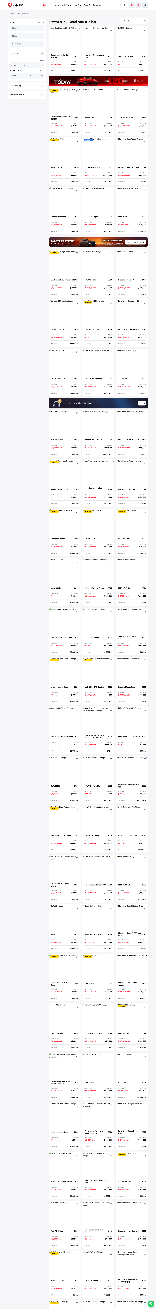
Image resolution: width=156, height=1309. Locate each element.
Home (12, 14)
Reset (42, 60)
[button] (145, 5)
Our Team (78, 5)
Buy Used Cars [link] (23, 14)
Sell (50, 5)
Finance (56, 5)
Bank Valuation (67, 5)
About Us (87, 5)
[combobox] (12, 28)
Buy (44, 5)
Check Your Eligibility (135, 242)
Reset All (41, 22)
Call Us (142, 403)
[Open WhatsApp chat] (151, 1304)
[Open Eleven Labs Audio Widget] (132, 5)
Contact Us (97, 5)
